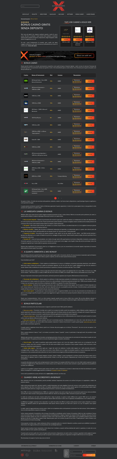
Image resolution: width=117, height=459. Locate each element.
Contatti (76, 445)
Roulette (34, 14)
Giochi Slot (25, 14)
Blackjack (53, 14)
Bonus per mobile (28, 310)
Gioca (66, 39)
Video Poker (43, 14)
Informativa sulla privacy (28, 445)
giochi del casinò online (90, 322)
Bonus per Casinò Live (29, 316)
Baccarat (61, 14)
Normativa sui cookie (55, 445)
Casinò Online (90, 14)
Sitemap (93, 445)
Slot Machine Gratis (58, 5)
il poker (59, 370)
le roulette (54, 370)
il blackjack (64, 370)
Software (70, 14)
